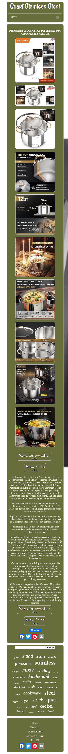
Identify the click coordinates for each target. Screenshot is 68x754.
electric (31, 712)
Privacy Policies (35, 731)
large (55, 677)
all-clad (31, 707)
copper (15, 701)
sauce (56, 672)
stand (27, 656)
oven (19, 707)
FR (37, 740)
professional (50, 682)
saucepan (52, 687)
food (16, 657)
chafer (15, 671)
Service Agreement (35, 736)
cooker (46, 706)
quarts (52, 657)
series (18, 694)
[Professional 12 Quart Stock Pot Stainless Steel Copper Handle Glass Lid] (35, 60)
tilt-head (40, 657)
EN (32, 740)
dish (31, 687)
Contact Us (35, 727)
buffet (27, 682)
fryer (25, 700)
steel (49, 693)
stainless (45, 662)
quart (52, 700)
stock (37, 700)
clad (41, 687)
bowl (51, 711)
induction (19, 677)
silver (41, 711)
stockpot (19, 687)
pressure (23, 663)
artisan (17, 683)
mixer (28, 670)
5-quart (21, 711)
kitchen (37, 682)
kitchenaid (38, 676)
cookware (32, 693)
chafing (44, 670)
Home (35, 723)
